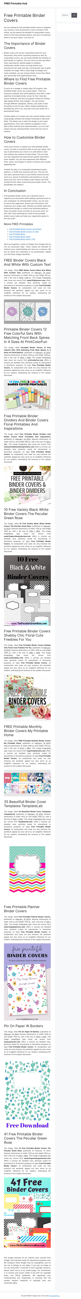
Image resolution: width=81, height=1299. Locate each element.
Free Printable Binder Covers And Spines (25, 229)
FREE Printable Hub (15, 3)
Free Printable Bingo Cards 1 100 (22, 239)
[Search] (74, 15)
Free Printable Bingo (17, 234)
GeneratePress (54, 1296)
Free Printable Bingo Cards (19, 237)
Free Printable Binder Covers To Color (24, 232)
